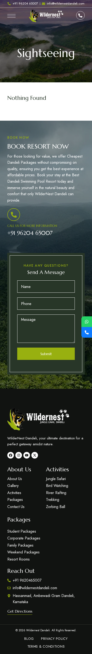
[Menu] (11, 16)
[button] (19, 611)
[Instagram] (18, 455)
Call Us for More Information (32, 226)
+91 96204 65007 (30, 233)
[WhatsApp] (86, 321)
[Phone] (86, 332)
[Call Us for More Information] (13, 214)
